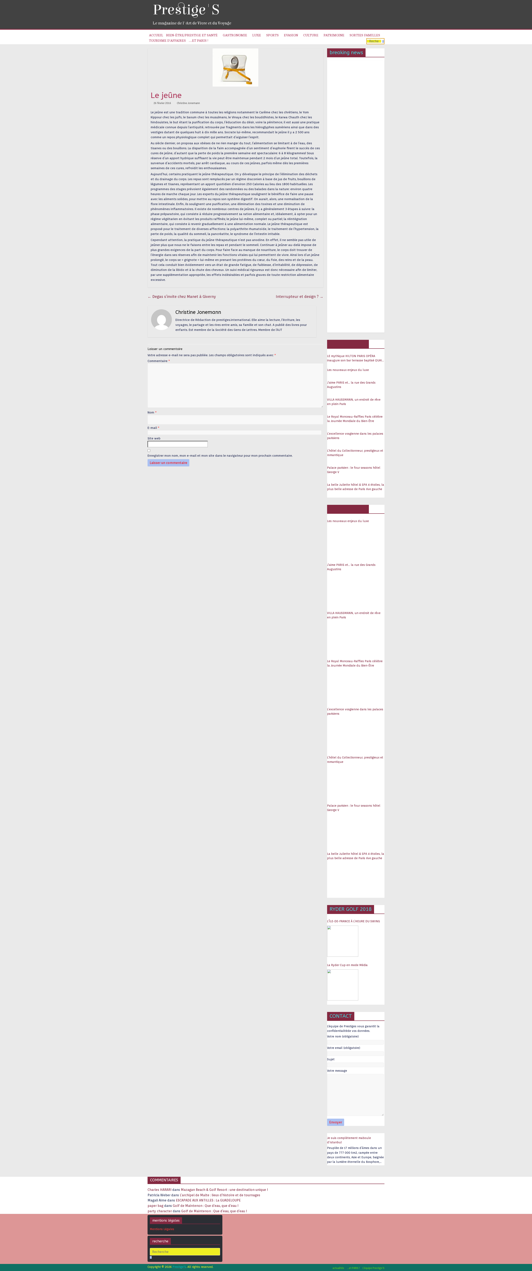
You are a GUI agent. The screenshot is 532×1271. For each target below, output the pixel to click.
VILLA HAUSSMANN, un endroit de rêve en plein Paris (354, 402)
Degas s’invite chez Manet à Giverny (182, 296)
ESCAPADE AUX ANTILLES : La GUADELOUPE (208, 1200)
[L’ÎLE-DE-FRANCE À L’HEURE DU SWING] (342, 941)
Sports (272, 35)
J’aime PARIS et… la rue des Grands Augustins (351, 385)
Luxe (256, 35)
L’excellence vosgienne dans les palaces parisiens (355, 436)
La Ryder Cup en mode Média (347, 965)
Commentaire (159, 361)
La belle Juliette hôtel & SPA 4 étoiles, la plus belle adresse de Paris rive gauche (355, 487)
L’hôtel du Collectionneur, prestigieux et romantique (355, 453)
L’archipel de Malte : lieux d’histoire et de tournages (220, 1195)
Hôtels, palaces (348, 344)
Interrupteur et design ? (299, 296)
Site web (154, 438)
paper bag (155, 1206)
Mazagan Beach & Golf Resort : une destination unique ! (224, 1190)
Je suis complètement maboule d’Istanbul (349, 1140)
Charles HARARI (159, 1190)
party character (160, 1211)
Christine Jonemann (188, 103)
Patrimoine (334, 35)
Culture (310, 35)
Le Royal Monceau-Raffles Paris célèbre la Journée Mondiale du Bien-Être (355, 419)
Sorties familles (365, 35)
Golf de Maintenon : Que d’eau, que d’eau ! (206, 1206)
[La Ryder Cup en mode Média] (342, 985)
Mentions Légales (162, 1229)
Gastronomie (235, 35)
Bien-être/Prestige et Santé (192, 35)
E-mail (153, 428)
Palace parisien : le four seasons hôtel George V (353, 470)
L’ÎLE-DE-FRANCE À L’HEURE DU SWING (353, 921)
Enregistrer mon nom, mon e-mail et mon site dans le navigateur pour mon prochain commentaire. (220, 456)
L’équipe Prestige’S (373, 1268)
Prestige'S (186, 9)
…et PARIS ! (198, 41)
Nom (152, 412)
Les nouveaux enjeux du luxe (348, 370)
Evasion (291, 35)
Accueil (156, 35)
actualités (338, 1268)
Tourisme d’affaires (167, 41)
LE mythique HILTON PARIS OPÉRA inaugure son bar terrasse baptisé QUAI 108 (354, 358)
